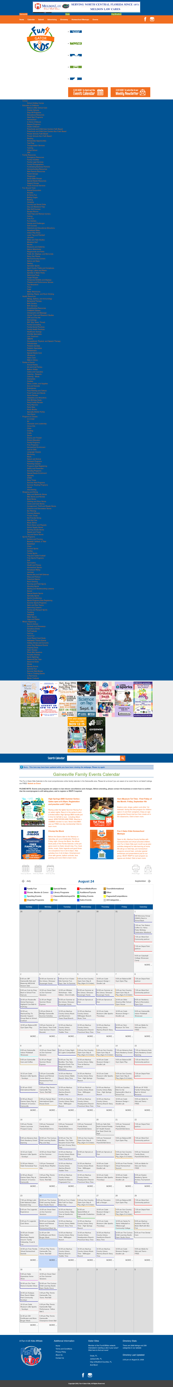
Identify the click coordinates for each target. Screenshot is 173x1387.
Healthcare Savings (34, 331)
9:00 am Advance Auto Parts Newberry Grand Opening (28, 1140)
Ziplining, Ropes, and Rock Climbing (40, 294)
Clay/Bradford (116, 14)
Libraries (30, 237)
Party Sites (31, 407)
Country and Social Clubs (36, 204)
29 (136, 1196)
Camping (30, 202)
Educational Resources (35, 115)
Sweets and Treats (34, 532)
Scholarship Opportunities (36, 141)
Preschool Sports (33, 579)
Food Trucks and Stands (36, 393)
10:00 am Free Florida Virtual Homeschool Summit (124, 1165)
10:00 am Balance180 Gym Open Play (28, 1026)
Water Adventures (33, 291)
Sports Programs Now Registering (39, 600)
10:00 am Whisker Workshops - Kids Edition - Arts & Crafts (66, 992)
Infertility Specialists (34, 334)
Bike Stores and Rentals (36, 496)
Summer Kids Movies (35, 671)
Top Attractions (32, 284)
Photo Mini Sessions (34, 652)
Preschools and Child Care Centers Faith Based (45, 129)
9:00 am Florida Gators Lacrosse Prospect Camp (26, 1126)
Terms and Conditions (64, 1349)
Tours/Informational (115, 889)
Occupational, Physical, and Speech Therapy (43, 341)
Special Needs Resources (36, 181)
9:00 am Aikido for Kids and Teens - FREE (141, 1027)
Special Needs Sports (35, 593)
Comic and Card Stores (35, 504)
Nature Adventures (34, 249)
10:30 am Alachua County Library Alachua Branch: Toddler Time (65, 1028)
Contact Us (60, 1358)
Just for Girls (31, 449)
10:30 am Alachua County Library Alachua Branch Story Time (105, 1028)
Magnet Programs (33, 124)
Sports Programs (28, 537)
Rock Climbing (32, 581)
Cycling (29, 551)
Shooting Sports (33, 586)
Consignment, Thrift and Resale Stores (41, 506)
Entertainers (31, 388)
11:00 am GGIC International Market (27, 1088)
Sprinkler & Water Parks (36, 273)
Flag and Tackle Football (36, 555)
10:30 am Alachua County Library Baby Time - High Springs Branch (104, 1090)
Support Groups (33, 183)
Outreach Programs (34, 461)
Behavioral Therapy (34, 301)
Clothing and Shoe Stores (36, 501)
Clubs (29, 428)
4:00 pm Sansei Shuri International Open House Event (48, 1101)
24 (40, 1196)
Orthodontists (32, 343)
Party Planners (32, 405)
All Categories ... (113, 900)
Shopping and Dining (30, 492)
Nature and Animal (34, 459)
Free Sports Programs (35, 558)
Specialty (30, 475)
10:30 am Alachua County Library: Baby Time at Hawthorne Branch (66, 1213)
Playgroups (31, 176)
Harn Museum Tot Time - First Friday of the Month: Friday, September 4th (134, 800)
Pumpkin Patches (33, 654)
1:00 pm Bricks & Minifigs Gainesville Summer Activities (47, 1013)
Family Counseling (34, 324)
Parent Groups (32, 174)
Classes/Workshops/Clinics (64, 896)
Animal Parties (32, 364)
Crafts (29, 433)
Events (95, 19)
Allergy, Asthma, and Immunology (39, 298)
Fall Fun (30, 633)
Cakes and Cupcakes (35, 372)
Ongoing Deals (32, 647)
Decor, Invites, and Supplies (37, 383)
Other (108, 892)
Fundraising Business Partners (38, 166)
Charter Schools (33, 110)
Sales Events (86, 900)
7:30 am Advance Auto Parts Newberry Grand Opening (124, 1052)
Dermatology (32, 320)
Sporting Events (34, 896)
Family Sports (32, 553)
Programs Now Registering (37, 466)
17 (40, 1120)
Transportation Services (36, 145)
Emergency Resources (35, 157)
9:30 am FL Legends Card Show (28, 1222)
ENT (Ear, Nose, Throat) (36, 322)
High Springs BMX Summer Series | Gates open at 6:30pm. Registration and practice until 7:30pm (64, 801)
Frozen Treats (32, 515)
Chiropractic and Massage (37, 313)
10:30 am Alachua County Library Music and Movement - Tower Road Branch (66, 1014)
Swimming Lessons (34, 607)
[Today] (50, 869)
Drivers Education (33, 440)
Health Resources (29, 296)
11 (59, 1046)
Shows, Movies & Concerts (37, 892)
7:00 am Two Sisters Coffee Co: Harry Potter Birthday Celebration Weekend (143, 928)
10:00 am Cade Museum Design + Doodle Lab (103, 981)
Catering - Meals (33, 376)
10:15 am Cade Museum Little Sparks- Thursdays (105, 1013)
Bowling (30, 199)
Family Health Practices (36, 329)
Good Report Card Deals (36, 638)
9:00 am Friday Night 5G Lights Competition (67, 1051)
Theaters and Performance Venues (40, 282)
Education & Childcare (30, 105)
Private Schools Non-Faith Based (39, 136)
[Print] (136, 869)
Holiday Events (86, 896)
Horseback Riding (33, 570)
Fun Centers (31, 221)
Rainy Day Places (33, 256)
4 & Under (31, 419)
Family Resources (29, 155)
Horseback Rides (33, 230)
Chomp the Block (56, 831)
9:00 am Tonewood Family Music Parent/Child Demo (47, 1126)
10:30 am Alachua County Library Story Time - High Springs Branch (85, 1077)
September (140, 881)
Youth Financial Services (36, 185)
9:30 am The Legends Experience (28, 1211)
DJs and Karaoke (33, 386)
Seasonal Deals (33, 661)
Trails (29, 289)
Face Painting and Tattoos (37, 390)
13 (97, 1046)
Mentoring (31, 454)
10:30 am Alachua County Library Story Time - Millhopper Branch (66, 1102)
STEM (29, 478)
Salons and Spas (33, 261)
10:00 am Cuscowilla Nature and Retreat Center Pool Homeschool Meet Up (48, 1224)
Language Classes (34, 452)
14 (116, 1046)
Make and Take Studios (36, 240)
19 (78, 1120)
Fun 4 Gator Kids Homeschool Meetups (130, 832)
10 (40, 1046)
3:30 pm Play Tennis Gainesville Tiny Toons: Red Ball (47, 1089)
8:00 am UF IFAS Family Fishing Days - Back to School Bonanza (143, 1090)
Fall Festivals (32, 631)
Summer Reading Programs (37, 485)
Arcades (30, 192)
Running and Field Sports (36, 584)
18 (59, 1120)
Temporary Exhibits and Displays (39, 280)
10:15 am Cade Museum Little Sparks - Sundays (28, 1076)
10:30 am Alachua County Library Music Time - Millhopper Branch (85, 1090)
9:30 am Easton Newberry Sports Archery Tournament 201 (142, 1178)
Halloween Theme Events (36, 640)
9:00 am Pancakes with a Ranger (104, 1201)
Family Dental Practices (36, 327)
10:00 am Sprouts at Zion (85, 1001)
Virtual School (32, 150)
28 (116, 1196)
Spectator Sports (33, 265)
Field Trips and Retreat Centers (38, 214)
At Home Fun (32, 195)
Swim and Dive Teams (35, 605)
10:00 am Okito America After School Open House (123, 1002)
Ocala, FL (93, 1355)
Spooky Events (32, 666)
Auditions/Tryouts (88, 892)
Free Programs (32, 445)
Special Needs (59, 889)
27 (97, 1196)
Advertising (52, 19)
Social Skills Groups (34, 178)
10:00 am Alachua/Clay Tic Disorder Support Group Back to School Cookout (28, 1016)
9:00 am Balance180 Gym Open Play (123, 980)
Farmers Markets (33, 513)
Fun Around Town (29, 188)
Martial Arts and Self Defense (38, 574)
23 (21, 1196)
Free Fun (30, 218)
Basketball (31, 544)
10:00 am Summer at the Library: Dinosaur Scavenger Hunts (47, 981)
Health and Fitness (34, 565)
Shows (29, 664)
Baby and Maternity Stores (37, 494)
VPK (28, 152)
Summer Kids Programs (36, 482)
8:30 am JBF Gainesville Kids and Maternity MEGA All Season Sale (28, 982)
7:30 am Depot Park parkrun (142, 947)
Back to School (32, 624)
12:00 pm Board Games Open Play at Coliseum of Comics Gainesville (28, 1102)
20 (97, 1120)
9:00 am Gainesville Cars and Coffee (27, 1061)
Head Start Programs (35, 117)
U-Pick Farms (32, 676)
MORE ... (148, 965)
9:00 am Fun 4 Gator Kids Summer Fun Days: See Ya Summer (67, 981)
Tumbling (30, 612)
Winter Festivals (33, 678)
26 (78, 1196)
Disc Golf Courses (33, 209)
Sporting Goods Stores (35, 529)
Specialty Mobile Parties (36, 412)
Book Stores (31, 499)
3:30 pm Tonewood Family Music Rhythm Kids (48, 1165)
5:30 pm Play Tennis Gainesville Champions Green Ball (48, 1318)
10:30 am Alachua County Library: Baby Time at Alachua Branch (85, 1063)
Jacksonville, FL (96, 1359)
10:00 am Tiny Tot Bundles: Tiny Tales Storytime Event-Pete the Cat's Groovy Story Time (67, 1142)
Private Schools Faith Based (37, 133)
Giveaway (64, 19)
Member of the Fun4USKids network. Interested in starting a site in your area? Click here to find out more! (103, 1347)
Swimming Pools (33, 275)
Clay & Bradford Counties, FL (101, 1362)
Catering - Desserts (34, 374)
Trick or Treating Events (36, 673)
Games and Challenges (36, 223)
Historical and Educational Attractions (41, 228)
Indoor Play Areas (33, 232)
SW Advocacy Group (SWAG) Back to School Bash (142, 918)
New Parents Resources (36, 171)
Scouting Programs (34, 471)
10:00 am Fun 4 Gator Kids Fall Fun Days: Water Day (67, 1202)
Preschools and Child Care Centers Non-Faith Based (46, 131)
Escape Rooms (32, 211)
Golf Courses (32, 225)
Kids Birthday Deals (34, 400)
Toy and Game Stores (35, 534)
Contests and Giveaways (36, 626)
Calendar (31, 19)
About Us (59, 1355)
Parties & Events (28, 362)
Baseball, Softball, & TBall (36, 541)
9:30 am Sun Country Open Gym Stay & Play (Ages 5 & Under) (86, 981)
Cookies (30, 381)
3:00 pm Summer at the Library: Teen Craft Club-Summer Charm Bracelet (48, 1028)
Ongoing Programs (35, 900)
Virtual (29, 487)
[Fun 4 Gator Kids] (40, 39)
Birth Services (32, 306)
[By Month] (26, 869)
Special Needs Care (34, 353)
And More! (94, 1365)
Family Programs (33, 442)
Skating (30, 263)
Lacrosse (30, 572)
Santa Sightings (33, 657)
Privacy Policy (61, 1352)
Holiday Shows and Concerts (37, 643)
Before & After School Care (37, 108)
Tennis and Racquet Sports (37, 610)
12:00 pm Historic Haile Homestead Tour (28, 1164)
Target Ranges (32, 277)
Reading (30, 138)
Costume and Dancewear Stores (39, 508)
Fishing (29, 216)
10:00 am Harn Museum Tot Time (122, 1026)
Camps (25, 100)
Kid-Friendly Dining (34, 518)
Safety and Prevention (35, 468)
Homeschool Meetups (80, 19)
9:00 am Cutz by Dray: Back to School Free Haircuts (28, 992)
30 (21, 1270)
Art (28, 421)
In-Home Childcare (34, 122)
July (28, 881)
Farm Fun (30, 636)
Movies (29, 244)
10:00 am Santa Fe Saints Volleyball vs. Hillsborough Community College (123, 1224)
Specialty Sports (33, 595)
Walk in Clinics (32, 360)
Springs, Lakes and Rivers (37, 270)
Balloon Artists (32, 369)
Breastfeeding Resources (36, 308)
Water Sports (32, 617)
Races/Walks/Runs (88, 889)
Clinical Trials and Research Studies (40, 315)
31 (40, 1270)
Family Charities (33, 159)
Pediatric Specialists (34, 348)
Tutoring (30, 148)
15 (136, 1046)
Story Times (31, 480)
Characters (31, 379)
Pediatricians (32, 350)
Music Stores (32, 522)
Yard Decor (31, 414)
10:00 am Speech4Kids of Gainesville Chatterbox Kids (86, 1213)
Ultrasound (31, 355)
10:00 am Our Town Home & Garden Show (28, 1284)
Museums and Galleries (36, 247)
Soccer (29, 591)
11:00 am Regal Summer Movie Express (45, 1002)
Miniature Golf (32, 242)
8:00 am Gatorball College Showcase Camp (142, 958)
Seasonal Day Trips (34, 659)
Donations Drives (33, 628)
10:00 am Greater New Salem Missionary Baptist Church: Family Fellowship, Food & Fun (27, 1238)
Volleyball (30, 614)
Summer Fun (32, 669)
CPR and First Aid (33, 317)
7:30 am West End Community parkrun (142, 938)
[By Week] (38, 869)
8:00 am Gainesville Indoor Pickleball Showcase (142, 1013)
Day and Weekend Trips (36, 207)
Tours (29, 287)
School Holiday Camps (35, 103)
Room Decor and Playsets (36, 525)
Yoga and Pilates (33, 619)
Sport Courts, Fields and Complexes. (40, 268)
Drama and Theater (34, 438)
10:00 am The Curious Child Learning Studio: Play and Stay (48, 1140)
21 (116, 1120)
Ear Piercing (31, 511)
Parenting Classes (34, 463)
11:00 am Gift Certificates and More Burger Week (48, 1235)
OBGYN (30, 339)
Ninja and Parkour (33, 577)
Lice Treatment (32, 336)
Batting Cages (32, 197)
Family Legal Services (35, 162)
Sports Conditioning (34, 598)
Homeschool (31, 119)
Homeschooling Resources (37, 169)
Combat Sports (32, 548)
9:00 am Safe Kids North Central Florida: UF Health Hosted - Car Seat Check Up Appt (105, 1128)
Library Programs (61, 892)
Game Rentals (32, 395)
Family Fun (32, 889)
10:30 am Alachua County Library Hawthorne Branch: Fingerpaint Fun (66, 1178)
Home (21, 19)
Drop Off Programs (34, 112)
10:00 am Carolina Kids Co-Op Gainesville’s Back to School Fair (123, 1090)
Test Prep (30, 143)
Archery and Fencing (35, 539)
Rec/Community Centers (36, 258)
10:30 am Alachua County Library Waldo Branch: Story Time (67, 1076)
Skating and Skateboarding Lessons (40, 588)
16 (21, 1120)
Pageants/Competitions (116, 896)
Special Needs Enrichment (37, 473)
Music (29, 456)
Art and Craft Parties (34, 367)
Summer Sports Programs (36, 603)
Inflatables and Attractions (36, 397)
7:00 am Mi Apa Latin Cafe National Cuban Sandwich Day (28, 1202)
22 (136, 1120)
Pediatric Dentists (33, 346)
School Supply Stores (35, 527)
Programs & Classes (30, 416)
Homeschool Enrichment (36, 447)
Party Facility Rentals (35, 402)
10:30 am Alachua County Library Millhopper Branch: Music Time (85, 1014)
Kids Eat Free (32, 520)
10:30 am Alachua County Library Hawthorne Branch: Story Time (104, 1236)
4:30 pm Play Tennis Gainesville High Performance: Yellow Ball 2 (47, 1307)
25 (59, 1196)
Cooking (30, 430)
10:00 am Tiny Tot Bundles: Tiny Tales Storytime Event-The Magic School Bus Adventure (66, 1064)
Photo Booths (32, 409)
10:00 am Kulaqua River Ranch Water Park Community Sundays (27, 1296)
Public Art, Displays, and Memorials (40, 254)
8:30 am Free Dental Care (142, 1234)
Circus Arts (31, 426)
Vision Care (31, 357)
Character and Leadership (37, 423)
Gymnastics (31, 562)
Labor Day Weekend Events (37, 645)
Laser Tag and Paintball (36, 235)
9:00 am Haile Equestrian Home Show (26, 1276)
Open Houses (32, 650)
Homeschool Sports (34, 567)
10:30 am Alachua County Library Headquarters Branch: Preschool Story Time (86, 1028)
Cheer (29, 546)
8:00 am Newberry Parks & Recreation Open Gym (142, 1002)
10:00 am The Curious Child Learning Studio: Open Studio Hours (48, 1202)
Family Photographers (35, 164)
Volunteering (31, 489)
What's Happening (29, 621)
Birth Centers (32, 303)
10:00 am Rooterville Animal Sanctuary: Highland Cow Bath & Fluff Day (28, 1003)
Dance (29, 435)
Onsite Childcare (33, 126)
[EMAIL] (148, 869)
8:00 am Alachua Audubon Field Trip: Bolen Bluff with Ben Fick (142, 1224)
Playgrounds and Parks (35, 251)
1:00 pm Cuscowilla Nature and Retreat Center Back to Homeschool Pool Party (47, 1078)
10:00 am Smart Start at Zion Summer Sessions (48, 992)
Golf (28, 560)
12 (78, 1046)
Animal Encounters (34, 190)
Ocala (67, 14)
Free (55, 900)
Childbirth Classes (33, 310)
